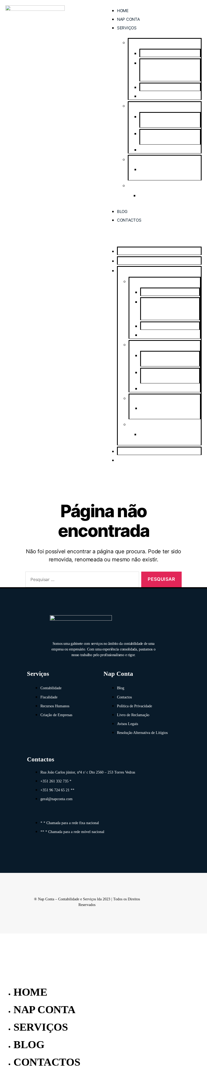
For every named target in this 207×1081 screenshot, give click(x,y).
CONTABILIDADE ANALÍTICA (167, 53)
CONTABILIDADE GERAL (162, 96)
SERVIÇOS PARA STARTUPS (164, 150)
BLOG (122, 211)
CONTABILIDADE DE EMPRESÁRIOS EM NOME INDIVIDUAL (163, 70)
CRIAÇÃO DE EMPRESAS (151, 106)
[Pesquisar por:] (81, 581)
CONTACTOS (129, 220)
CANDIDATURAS (144, 160)
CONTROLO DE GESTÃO (162, 87)
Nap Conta (128, 19)
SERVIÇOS (127, 27)
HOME (123, 10)
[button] (153, 237)
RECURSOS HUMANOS (148, 186)
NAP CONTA (44, 1009)
